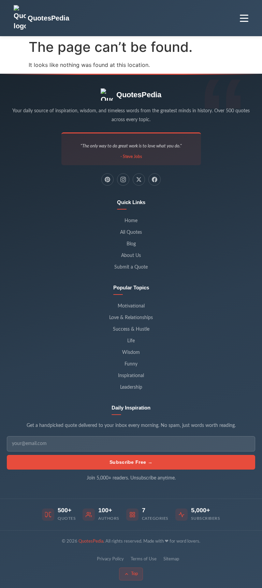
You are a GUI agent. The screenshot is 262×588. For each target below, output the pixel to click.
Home (131, 220)
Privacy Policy (110, 559)
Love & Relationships (131, 317)
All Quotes (131, 232)
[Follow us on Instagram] (123, 179)
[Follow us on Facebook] (154, 179)
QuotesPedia (138, 94)
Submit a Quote (131, 267)
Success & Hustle (131, 329)
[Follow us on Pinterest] (107, 179)
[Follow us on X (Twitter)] (139, 179)
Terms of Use (144, 559)
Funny (131, 364)
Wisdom (131, 352)
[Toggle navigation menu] (244, 18)
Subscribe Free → (131, 462)
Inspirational (131, 375)
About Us (131, 255)
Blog (131, 244)
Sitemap (171, 559)
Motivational (131, 306)
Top (134, 574)
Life (131, 341)
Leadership (131, 387)
